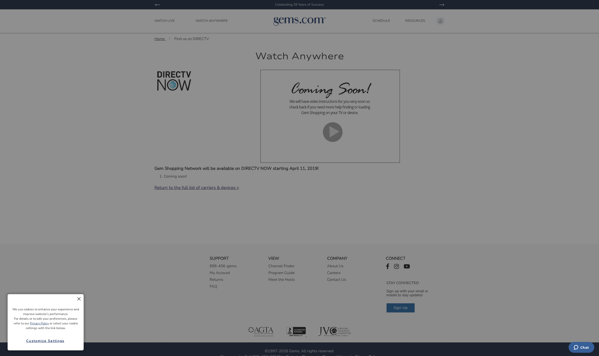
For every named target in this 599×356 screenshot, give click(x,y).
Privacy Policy (39, 323)
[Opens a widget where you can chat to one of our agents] (581, 348)
